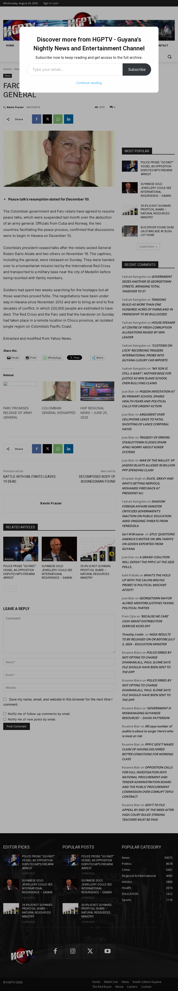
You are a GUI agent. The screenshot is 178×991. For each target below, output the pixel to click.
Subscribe (137, 69)
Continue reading (89, 83)
